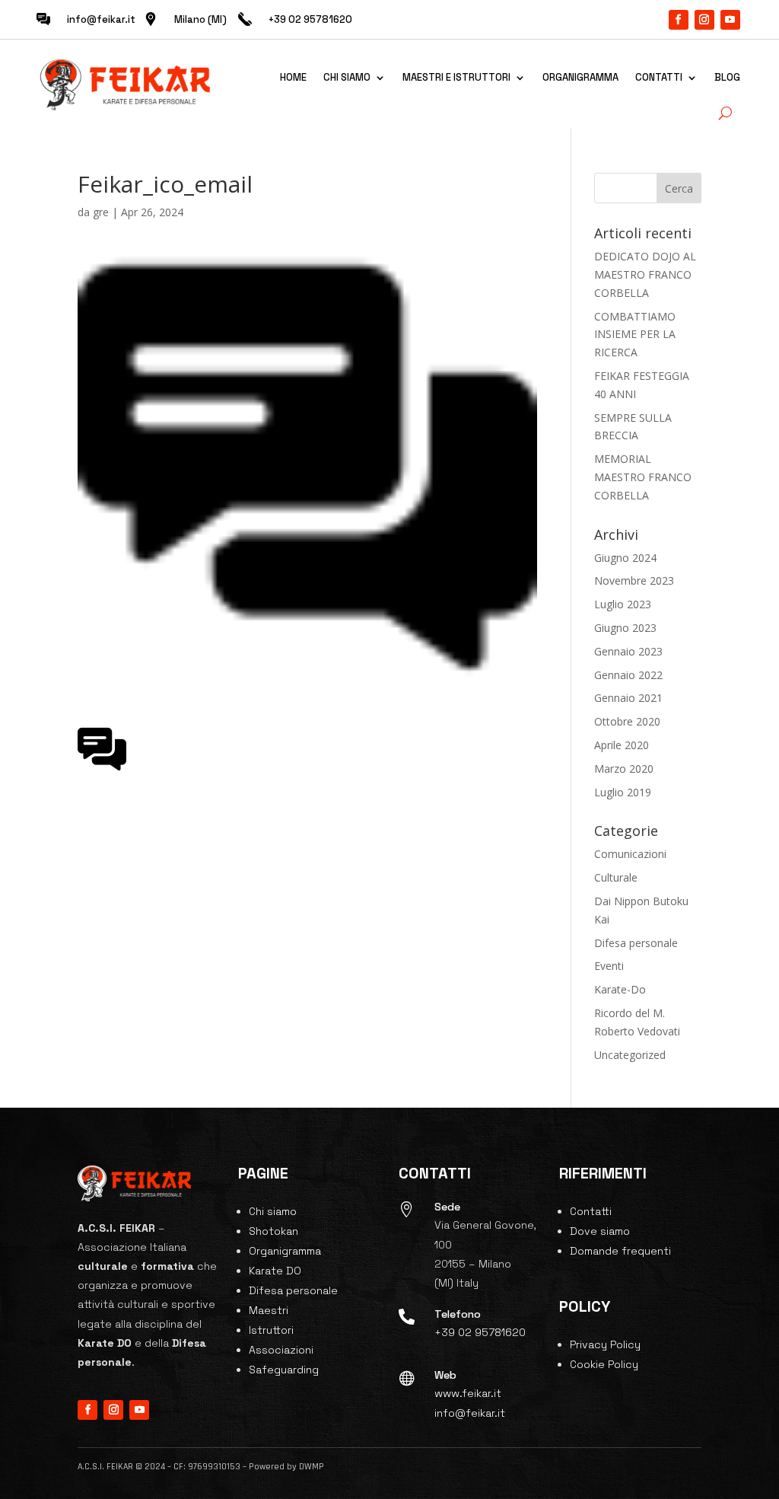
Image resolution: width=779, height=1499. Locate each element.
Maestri (268, 1310)
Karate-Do (620, 989)
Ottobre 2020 (627, 721)
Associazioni (281, 1350)
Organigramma (580, 77)
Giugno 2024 (625, 557)
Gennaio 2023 (628, 651)
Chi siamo (346, 77)
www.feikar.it (467, 1393)
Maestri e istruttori (456, 77)
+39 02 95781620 (480, 1332)
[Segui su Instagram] (704, 20)
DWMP (311, 1466)
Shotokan (273, 1231)
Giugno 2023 (625, 627)
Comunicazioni (630, 854)
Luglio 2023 (622, 604)
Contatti (658, 77)
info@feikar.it (101, 19)
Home (293, 77)
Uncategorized (630, 1055)
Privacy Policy (605, 1344)
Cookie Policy (604, 1364)
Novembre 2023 (634, 580)
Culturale (616, 877)
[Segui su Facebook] (678, 20)
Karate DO (275, 1270)
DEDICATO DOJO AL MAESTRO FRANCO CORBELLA (645, 274)
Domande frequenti (620, 1251)
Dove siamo (600, 1231)
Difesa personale (636, 943)
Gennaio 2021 (628, 697)
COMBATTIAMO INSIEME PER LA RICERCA (635, 334)
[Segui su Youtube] (730, 20)
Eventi (609, 965)
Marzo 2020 (623, 768)
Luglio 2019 (622, 792)
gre (101, 212)
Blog (727, 77)
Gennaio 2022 (628, 675)
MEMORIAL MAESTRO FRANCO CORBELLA (643, 476)
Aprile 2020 (621, 745)
